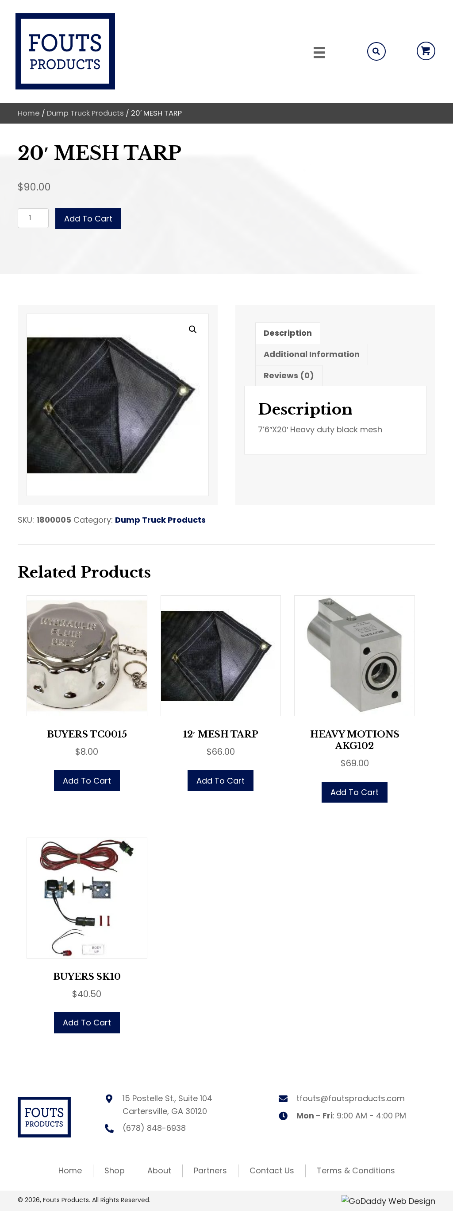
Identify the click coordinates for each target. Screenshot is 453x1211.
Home (29, 113)
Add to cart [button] (87, 780)
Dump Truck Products (85, 113)
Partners (210, 1170)
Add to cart (88, 218)
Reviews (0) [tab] (289, 375)
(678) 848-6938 (154, 1127)
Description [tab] (288, 332)
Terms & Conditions (356, 1170)
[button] (426, 51)
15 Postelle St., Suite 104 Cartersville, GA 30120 (167, 1105)
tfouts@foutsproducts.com (350, 1098)
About (159, 1170)
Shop (114, 1170)
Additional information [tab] (312, 354)
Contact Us (272, 1170)
